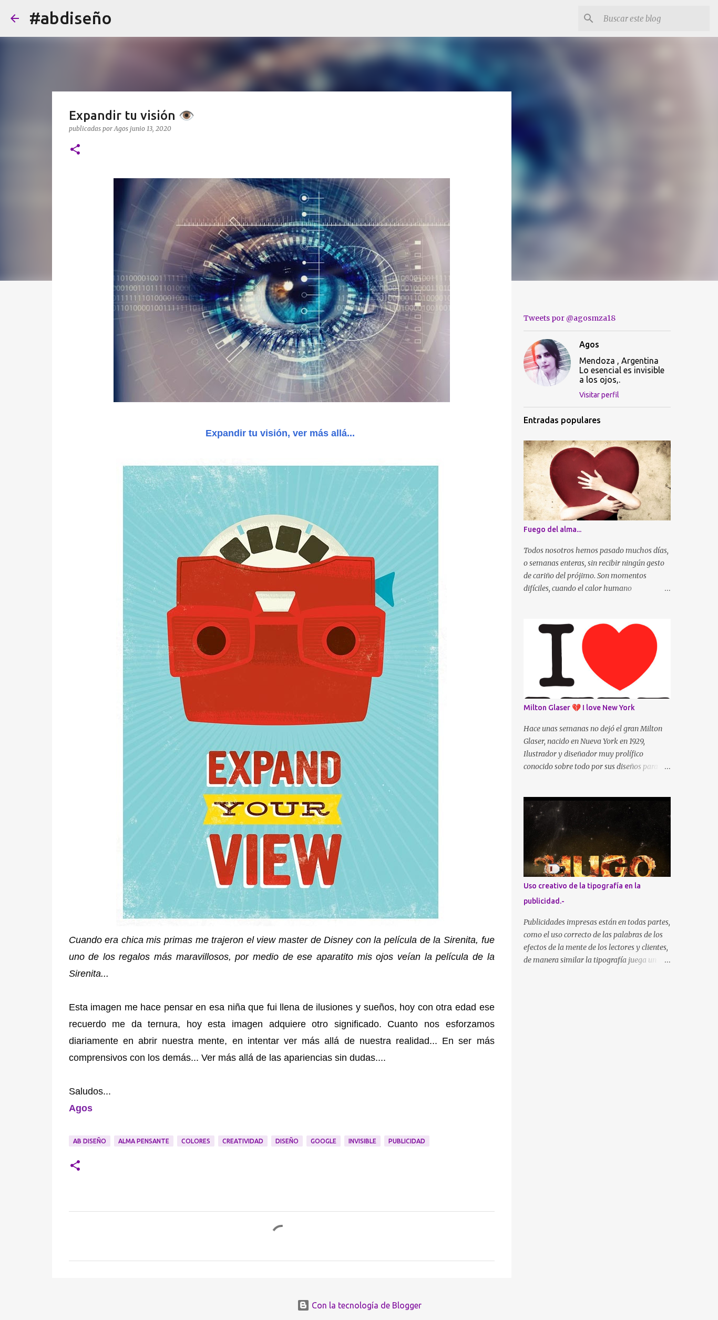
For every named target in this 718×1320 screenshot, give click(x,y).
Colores (195, 1141)
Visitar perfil (599, 395)
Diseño (287, 1141)
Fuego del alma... (552, 529)
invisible (362, 1141)
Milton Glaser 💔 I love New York (579, 707)
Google (323, 1141)
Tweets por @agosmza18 (570, 318)
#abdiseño (70, 17)
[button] (75, 150)
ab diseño (89, 1141)
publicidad (406, 1141)
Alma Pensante (143, 1141)
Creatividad (242, 1141)
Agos (589, 344)
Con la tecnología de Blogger (366, 1305)
